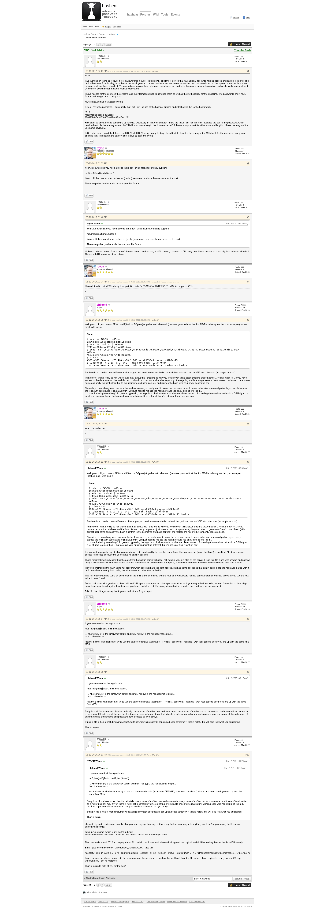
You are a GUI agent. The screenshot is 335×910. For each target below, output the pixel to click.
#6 (248, 423)
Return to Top (138, 901)
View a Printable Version (97, 892)
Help (248, 17)
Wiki (156, 14)
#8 (248, 619)
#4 (248, 282)
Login (108, 27)
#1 (248, 71)
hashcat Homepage (120, 901)
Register (117, 27)
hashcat (132, 14)
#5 (248, 320)
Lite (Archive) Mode (156, 901)
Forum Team (90, 901)
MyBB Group (116, 906)
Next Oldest (92, 878)
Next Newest (107, 878)
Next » (108, 45)
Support (102, 34)
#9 (248, 672)
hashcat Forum (90, 34)
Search (236, 17)
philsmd (155, 320)
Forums (145, 14)
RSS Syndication (197, 901)
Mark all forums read (177, 901)
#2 (248, 163)
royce (154, 282)
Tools (164, 14)
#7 (248, 462)
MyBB (96, 906)
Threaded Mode (242, 50)
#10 (247, 755)
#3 (248, 217)
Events (175, 14)
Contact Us (103, 901)
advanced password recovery (109, 10)
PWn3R (101, 55)
